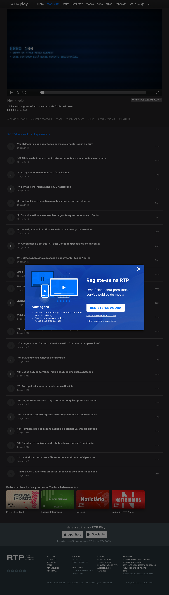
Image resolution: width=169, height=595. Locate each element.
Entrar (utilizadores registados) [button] (101, 321)
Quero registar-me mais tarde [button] (101, 315)
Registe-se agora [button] (105, 308)
